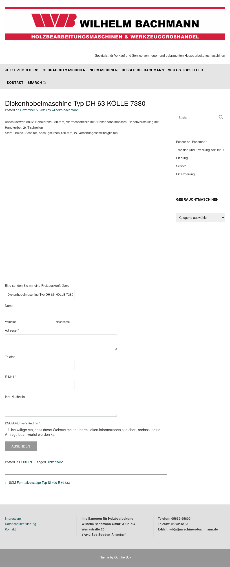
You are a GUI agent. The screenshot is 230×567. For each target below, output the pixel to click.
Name (10, 306)
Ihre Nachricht (15, 397)
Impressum (13, 518)
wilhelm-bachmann (65, 110)
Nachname (63, 322)
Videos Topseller (185, 70)
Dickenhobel (55, 462)
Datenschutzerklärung (20, 523)
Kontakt (15, 82)
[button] (9, 210)
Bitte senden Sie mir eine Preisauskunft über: (37, 285)
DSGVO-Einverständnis (22, 423)
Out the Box (122, 557)
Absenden (20, 446)
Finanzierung (185, 174)
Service (181, 166)
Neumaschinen (104, 70)
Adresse (12, 330)
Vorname (10, 322)
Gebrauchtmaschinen (64, 70)
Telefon (11, 357)
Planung (182, 158)
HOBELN (25, 462)
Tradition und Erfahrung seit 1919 (200, 150)
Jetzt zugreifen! (22, 70)
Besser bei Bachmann (143, 70)
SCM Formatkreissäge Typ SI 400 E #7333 (37, 482)
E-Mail (10, 377)
